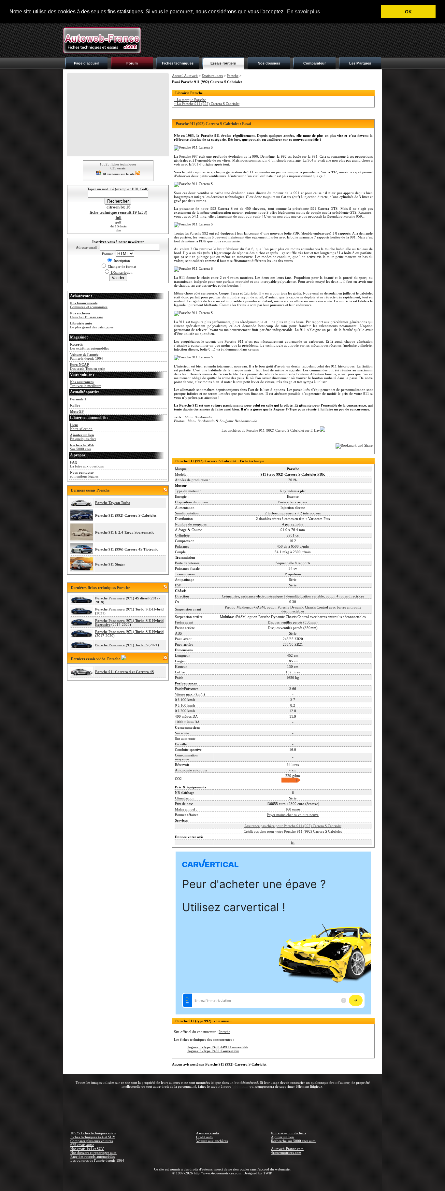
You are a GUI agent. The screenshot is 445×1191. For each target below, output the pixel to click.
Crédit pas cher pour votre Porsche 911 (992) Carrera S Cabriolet (293, 831)
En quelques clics (83, 437)
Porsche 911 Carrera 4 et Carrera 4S (124, 672)
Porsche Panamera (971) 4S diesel (122, 598)
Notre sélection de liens (288, 1133)
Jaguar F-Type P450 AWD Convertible (217, 1047)
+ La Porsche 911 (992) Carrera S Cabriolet (206, 104)
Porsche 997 (188, 156)
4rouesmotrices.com (286, 1153)
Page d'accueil (86, 63)
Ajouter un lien (282, 1137)
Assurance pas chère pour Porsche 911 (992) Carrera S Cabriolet (292, 826)
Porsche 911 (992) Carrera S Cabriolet (125, 515)
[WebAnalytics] (222, 1182)
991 (315, 156)
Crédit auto (204, 1137)
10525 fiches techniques (118, 164)
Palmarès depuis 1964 (86, 356)
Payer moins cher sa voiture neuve (293, 815)
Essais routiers (223, 63)
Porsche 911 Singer (110, 564)
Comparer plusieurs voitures (91, 1141)
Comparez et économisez (89, 305)
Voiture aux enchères (212, 1141)
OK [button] (408, 11)
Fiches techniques (178, 63)
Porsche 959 (352, 216)
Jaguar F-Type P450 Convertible (213, 1051)
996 (255, 156)
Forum (132, 63)
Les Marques (360, 63)
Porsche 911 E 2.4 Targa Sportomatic (124, 532)
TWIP (267, 1173)
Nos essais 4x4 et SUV (87, 1149)
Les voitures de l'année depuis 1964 (97, 1160)
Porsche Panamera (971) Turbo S (121, 645)
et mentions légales (84, 474)
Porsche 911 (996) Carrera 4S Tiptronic (126, 549)
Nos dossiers (269, 63)
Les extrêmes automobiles (89, 346)
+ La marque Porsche (190, 100)
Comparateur (314, 63)
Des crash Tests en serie (87, 366)
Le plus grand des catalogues (91, 325)
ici (292, 842)
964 (310, 160)
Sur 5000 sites (82, 447)
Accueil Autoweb (185, 76)
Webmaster (240, 1086)
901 (195, 164)
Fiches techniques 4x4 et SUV (92, 1137)
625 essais (117, 168)
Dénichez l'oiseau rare (86, 315)
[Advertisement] (263, 40)
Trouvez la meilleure (85, 384)
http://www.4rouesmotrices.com (217, 1173)
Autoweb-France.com (287, 1149)
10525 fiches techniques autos (93, 1133)
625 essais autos (82, 1145)
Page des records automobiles (92, 1156)
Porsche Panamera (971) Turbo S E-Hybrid (129, 609)
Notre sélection (81, 427)
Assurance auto (207, 1133)
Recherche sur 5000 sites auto (293, 1141)
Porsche (232, 76)
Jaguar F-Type (285, 409)
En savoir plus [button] (303, 11)
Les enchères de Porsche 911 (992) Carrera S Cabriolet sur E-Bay (271, 430)
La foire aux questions (87, 464)
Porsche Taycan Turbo (112, 503)
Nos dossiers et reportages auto (93, 1153)
